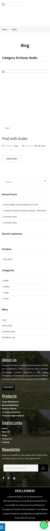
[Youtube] (14, 478)
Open (41, 14)
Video (6, 298)
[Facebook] (3, 478)
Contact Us (7, 438)
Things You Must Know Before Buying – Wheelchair (25, 210)
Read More (12, 158)
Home (4, 29)
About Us (6, 431)
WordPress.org (8, 337)
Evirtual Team (30, 517)
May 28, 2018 (39, 145)
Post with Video (10, 222)
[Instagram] (8, 478)
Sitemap (5, 442)
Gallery (7, 286)
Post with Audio (14, 138)
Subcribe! (43, 468)
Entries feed (7, 325)
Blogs (4, 435)
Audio (14, 29)
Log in (4, 319)
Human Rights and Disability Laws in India (21, 204)
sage (16, 145)
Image (6, 292)
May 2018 (8, 259)
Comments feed (8, 331)
